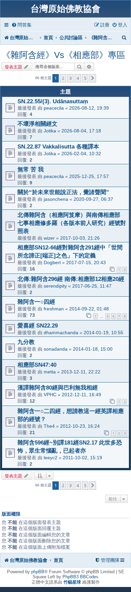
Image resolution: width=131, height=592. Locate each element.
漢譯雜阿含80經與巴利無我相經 (57, 387)
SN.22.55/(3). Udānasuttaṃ (52, 101)
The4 (49, 426)
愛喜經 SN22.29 (37, 325)
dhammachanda (61, 332)
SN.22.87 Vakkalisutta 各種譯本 (58, 146)
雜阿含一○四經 (36, 301)
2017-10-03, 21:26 (80, 238)
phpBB (37, 571)
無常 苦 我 (30, 169)
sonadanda (56, 349)
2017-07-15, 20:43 (86, 262)
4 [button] (78, 78)
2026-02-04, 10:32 (81, 153)
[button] (92, 78)
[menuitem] (21, 25)
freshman (54, 308)
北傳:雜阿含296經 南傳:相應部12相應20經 (70, 279)
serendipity (55, 286)
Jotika (50, 130)
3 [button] (70, 78)
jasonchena (56, 199)
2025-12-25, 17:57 (89, 176)
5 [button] (85, 78)
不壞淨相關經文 (37, 123)
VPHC (50, 394)
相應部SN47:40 (36, 364)
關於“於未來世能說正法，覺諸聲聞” (63, 192)
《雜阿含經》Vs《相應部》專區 (63, 55)
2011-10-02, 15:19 (82, 457)
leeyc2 (50, 457)
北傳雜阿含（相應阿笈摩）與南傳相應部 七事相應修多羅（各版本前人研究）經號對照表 (71, 223)
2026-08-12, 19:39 (89, 108)
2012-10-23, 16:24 (80, 426)
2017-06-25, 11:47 (92, 286)
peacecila (54, 108)
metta (50, 371)
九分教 (26, 342)
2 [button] (63, 78)
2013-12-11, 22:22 (80, 371)
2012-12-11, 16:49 (81, 394)
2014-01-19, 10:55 (103, 332)
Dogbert (52, 262)
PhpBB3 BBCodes (80, 576)
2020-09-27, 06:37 (93, 199)
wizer (49, 238)
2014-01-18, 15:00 (93, 349)
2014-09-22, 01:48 (89, 308)
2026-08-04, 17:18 (81, 130)
